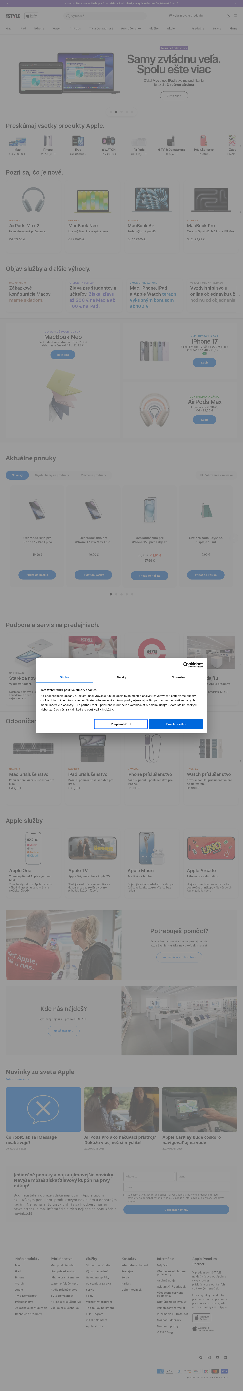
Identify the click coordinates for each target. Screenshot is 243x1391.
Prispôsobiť (119, 724)
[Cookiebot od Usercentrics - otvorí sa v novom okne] (186, 665)
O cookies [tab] (178, 677)
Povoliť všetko (175, 724)
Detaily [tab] (121, 677)
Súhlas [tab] (64, 677)
